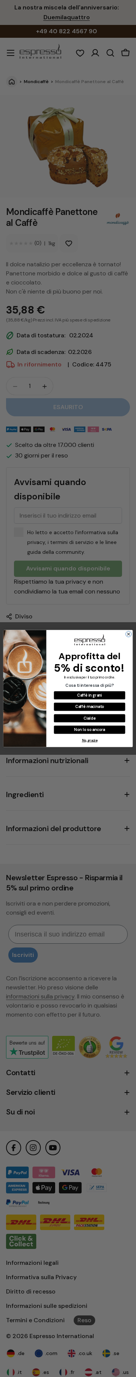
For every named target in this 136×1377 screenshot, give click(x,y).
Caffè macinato (89, 706)
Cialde (89, 718)
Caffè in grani (89, 694)
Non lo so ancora (89, 729)
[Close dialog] (128, 634)
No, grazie (89, 740)
